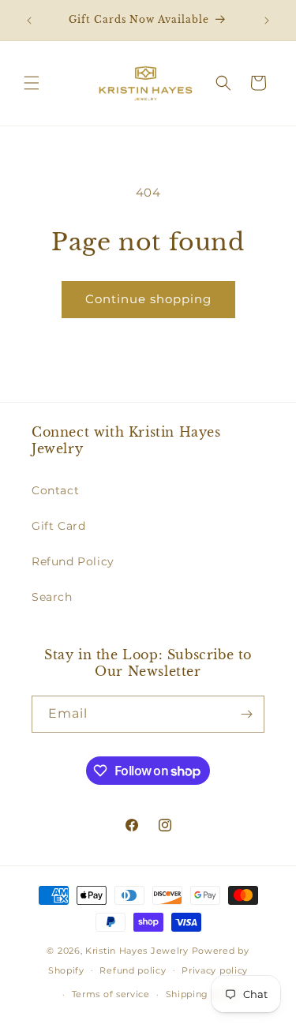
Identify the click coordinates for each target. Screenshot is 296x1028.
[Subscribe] (246, 714)
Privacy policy (215, 970)
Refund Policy (73, 561)
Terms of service (111, 994)
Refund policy (132, 970)
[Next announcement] (266, 20)
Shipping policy (203, 994)
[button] (31, 83)
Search (52, 597)
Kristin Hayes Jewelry (137, 950)
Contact (55, 490)
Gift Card (58, 526)
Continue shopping (148, 298)
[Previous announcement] (29, 20)
